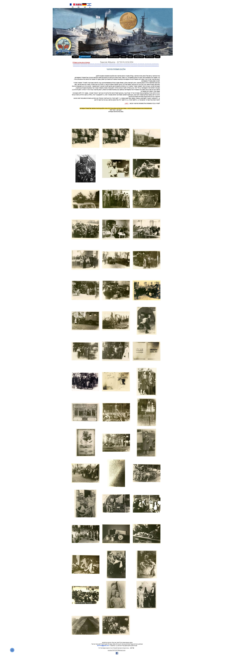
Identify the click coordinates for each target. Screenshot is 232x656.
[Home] (12, 650)
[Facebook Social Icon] (117, 653)
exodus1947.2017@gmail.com (116, 650)
